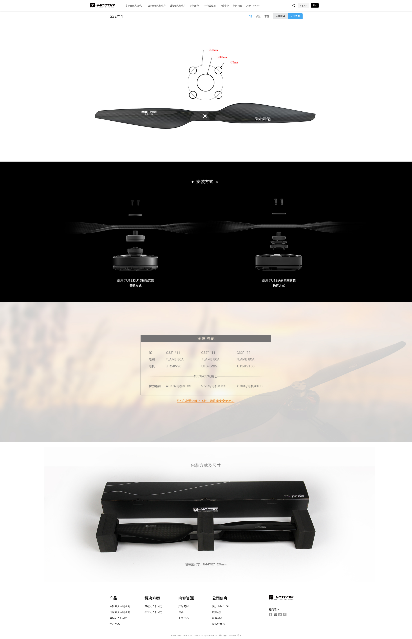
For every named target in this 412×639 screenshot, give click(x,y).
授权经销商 (218, 624)
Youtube (275, 614)
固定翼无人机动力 (157, 5)
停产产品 (114, 624)
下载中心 (224, 5)
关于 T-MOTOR (253, 5)
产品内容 (183, 606)
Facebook (270, 614)
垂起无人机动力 (178, 5)
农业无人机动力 (154, 612)
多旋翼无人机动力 (134, 5)
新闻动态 (237, 5)
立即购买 (280, 16)
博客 (180, 612)
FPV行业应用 (209, 5)
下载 (266, 16)
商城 (315, 5)
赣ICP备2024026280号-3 (230, 635)
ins (284, 614)
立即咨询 (295, 16)
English (303, 5)
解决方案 (152, 598)
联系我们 (217, 612)
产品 (113, 598)
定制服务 (194, 5)
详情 (250, 16)
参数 (258, 16)
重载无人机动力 (154, 606)
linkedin (280, 614)
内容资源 (186, 598)
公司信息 (220, 598)
